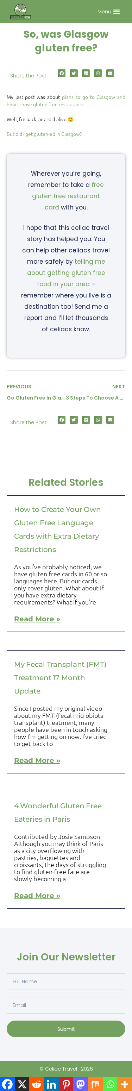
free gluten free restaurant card (68, 196)
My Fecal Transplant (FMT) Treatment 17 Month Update (60, 677)
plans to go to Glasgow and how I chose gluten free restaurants (66, 100)
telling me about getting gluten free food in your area (66, 272)
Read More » (37, 619)
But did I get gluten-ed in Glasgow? (44, 133)
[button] (116, 11)
